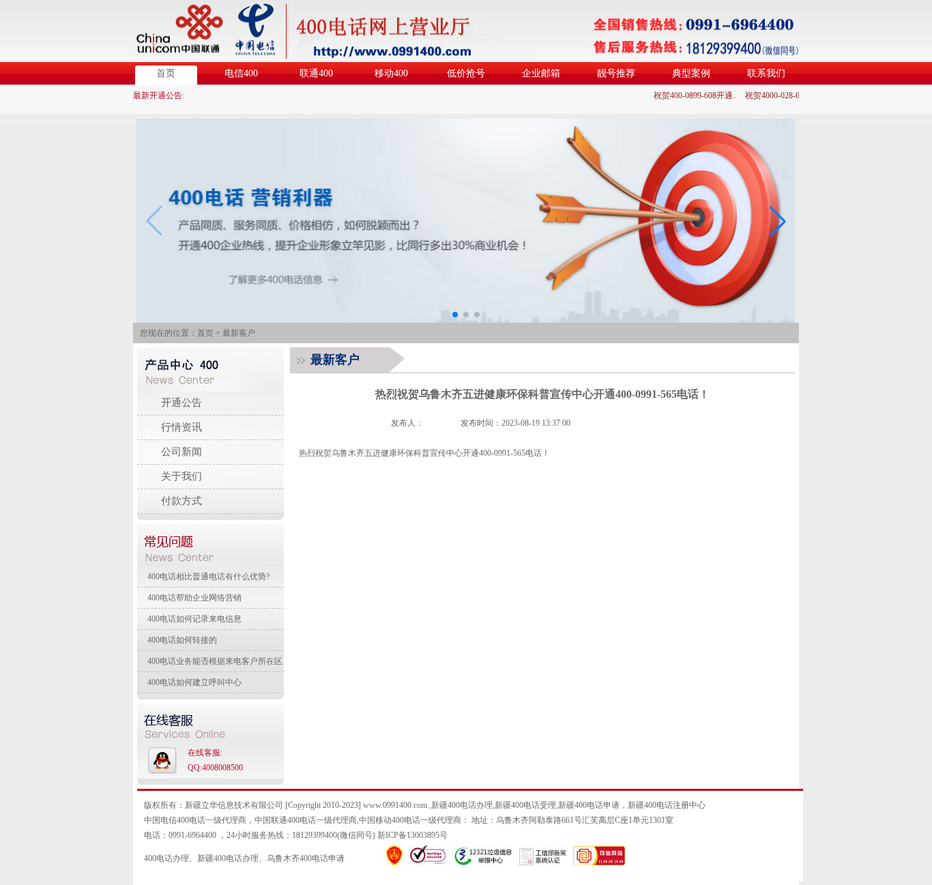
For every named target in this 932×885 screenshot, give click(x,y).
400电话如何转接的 (182, 640)
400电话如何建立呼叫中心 (194, 682)
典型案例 (691, 73)
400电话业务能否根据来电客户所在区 (214, 661)
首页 (165, 73)
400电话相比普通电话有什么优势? (208, 576)
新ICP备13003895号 (412, 835)
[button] (778, 221)
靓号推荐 (616, 73)
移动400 (391, 73)
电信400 (241, 73)
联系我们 (766, 73)
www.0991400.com (395, 805)
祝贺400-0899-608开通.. (689, 95)
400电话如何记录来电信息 (194, 619)
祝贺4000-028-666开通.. (780, 95)
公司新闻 (181, 451)
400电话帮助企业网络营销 (194, 598)
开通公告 (181, 402)
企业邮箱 (541, 73)
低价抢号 (466, 73)
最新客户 (238, 333)
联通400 (316, 73)
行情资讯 (181, 427)
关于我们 (181, 476)
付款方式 (181, 500)
